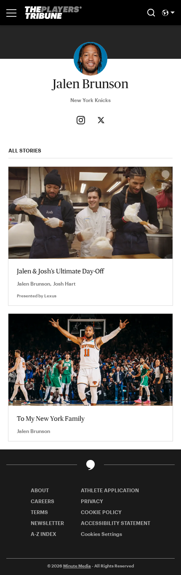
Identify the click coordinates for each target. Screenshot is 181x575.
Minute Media (77, 565)
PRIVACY (92, 501)
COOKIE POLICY (101, 512)
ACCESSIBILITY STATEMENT (115, 523)
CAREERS (42, 501)
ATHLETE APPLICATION (110, 490)
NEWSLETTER (47, 523)
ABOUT (40, 490)
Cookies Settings (101, 534)
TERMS (39, 512)
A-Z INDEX (43, 534)
